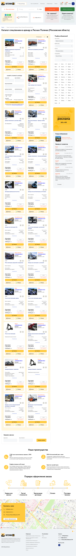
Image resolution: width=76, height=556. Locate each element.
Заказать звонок (41, 440)
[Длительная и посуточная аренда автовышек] (32, 398)
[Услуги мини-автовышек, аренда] (9, 291)
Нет (10, 96)
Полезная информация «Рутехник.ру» (33, 542)
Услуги (27, 550)
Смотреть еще (14, 58)
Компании (42, 3)
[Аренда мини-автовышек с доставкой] (32, 255)
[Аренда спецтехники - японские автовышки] (32, 149)
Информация (49, 3)
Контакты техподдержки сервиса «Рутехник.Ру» (32, 538)
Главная (2, 27)
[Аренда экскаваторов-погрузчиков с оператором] (9, 42)
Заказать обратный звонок (10, 519)
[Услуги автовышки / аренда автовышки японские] (9, 149)
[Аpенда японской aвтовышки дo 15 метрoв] (32, 184)
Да (6, 96)
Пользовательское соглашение (31, 546)
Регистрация (44, 537)
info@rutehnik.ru (9, 512)
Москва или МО (9, 99)
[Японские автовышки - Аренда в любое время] (32, 113)
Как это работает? (34, 3)
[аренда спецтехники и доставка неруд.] (9, 113)
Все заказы (59, 184)
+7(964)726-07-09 (18, 41)
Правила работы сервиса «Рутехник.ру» (33, 535)
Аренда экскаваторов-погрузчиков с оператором (67, 138)
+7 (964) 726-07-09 (8, 17)
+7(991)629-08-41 (18, 112)
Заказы (56, 3)
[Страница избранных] (65, 3)
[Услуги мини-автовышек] (9, 326)
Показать (64, 59)
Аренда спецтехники (30, 548)
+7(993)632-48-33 (41, 76)
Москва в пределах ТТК (18, 99)
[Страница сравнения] (61, 3)
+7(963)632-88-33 (41, 41)
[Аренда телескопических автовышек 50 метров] (32, 326)
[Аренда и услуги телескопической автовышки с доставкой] (9, 398)
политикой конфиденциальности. (17, 105)
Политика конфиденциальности (32, 544)
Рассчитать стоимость (14, 102)
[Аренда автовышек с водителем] (9, 362)
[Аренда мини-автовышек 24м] (9, 220)
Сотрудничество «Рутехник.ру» (32, 540)
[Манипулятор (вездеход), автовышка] (32, 42)
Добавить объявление (67, 9)
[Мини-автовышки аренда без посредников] (9, 255)
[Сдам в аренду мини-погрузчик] (32, 78)
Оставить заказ (52, 9)
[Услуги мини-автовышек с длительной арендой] (32, 220)
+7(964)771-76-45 (41, 112)
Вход (43, 535)
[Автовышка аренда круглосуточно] (9, 184)
